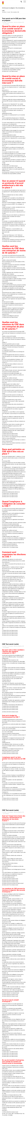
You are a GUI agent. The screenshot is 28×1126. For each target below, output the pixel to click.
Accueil (8, 12)
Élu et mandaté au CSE (20, 22)
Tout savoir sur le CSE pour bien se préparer (14, 19)
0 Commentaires (10, 22)
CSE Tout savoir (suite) (10, 644)
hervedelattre (6, 23)
